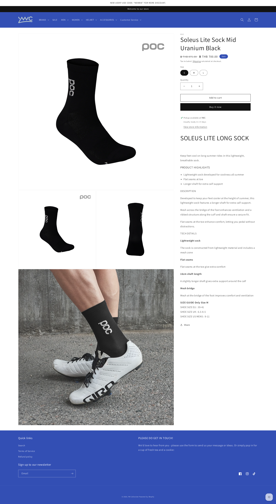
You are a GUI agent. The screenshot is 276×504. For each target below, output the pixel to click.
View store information (195, 126)
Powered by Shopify (146, 497)
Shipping (197, 61)
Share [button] (187, 324)
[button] (43, 19)
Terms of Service (26, 451)
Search (21, 445)
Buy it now (215, 106)
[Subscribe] (72, 473)
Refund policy (25, 456)
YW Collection (133, 497)
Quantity (184, 80)
